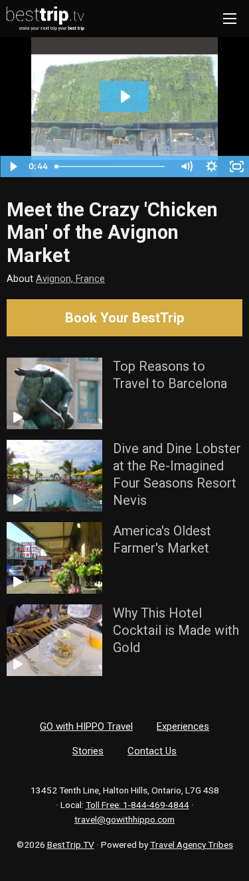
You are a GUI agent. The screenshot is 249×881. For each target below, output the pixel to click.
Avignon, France (70, 279)
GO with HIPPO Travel (86, 726)
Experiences (183, 726)
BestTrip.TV (70, 844)
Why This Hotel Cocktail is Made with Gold (176, 630)
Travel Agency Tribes (191, 844)
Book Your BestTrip (124, 318)
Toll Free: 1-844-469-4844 (137, 804)
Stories (88, 751)
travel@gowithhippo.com (124, 819)
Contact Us (152, 751)
